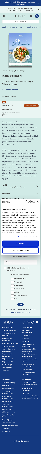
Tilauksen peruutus (8, 346)
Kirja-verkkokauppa (21, 441)
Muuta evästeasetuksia (26, 237)
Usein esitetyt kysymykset (7, 355)
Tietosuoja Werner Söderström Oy (28, 366)
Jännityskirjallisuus (8, 423)
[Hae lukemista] (37, 21)
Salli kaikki (20, 243)
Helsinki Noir (6, 409)
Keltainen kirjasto (20, 295)
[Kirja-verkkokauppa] (8, 322)
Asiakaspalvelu (7, 367)
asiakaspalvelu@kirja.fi (29, 384)
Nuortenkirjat (19, 289)
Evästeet (24, 362)
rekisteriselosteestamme (20, 312)
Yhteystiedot (26, 335)
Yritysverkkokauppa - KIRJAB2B (29, 374)
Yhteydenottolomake (29, 382)
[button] (3, 16)
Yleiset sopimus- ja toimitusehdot (28, 345)
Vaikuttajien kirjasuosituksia (7, 405)
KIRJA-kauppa (7, 365)
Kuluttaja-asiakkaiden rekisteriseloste (29, 350)
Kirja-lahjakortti (7, 362)
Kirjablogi (5, 385)
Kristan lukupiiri (7, 401)
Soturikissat (6, 431)
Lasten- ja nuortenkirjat (10, 426)
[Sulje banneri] (38, 201)
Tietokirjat (18, 282)
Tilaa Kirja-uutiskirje (9, 383)
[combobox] (20, 21)
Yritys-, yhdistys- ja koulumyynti (8, 350)
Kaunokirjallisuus (20, 279)
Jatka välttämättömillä (20, 250)
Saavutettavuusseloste (29, 359)
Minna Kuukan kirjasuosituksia (7, 397)
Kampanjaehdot (27, 369)
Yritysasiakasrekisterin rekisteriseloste (29, 355)
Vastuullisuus (26, 341)
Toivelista (5, 370)
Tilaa (20, 304)
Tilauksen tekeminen (9, 330)
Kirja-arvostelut (7, 359)
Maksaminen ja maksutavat (7, 339)
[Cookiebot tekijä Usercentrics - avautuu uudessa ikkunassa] (26, 201)
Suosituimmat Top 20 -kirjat (9, 416)
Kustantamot (26, 338)
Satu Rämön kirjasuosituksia (7, 392)
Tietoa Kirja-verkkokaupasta (27, 331)
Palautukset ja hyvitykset (10, 343)
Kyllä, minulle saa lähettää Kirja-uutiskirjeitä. (18, 269)
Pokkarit (17, 299)
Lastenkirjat (18, 285)
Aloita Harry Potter (8, 412)
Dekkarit (17, 292)
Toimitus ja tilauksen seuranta (9, 334)
